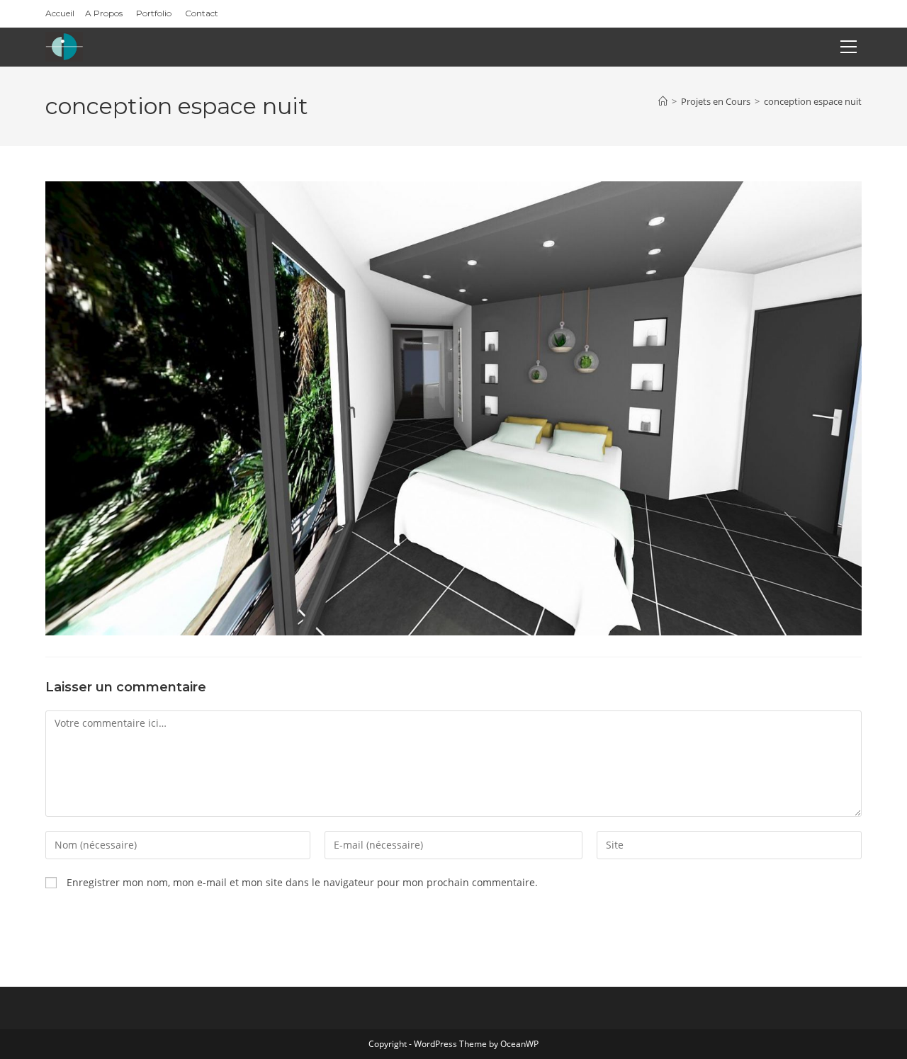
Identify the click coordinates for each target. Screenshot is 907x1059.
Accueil (59, 13)
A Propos (104, 13)
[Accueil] (662, 101)
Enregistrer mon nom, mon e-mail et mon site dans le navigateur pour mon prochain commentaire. (302, 882)
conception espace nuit (813, 101)
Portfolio (153, 13)
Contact (201, 13)
